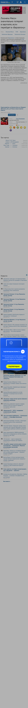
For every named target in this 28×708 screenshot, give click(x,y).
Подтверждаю (14, 366)
